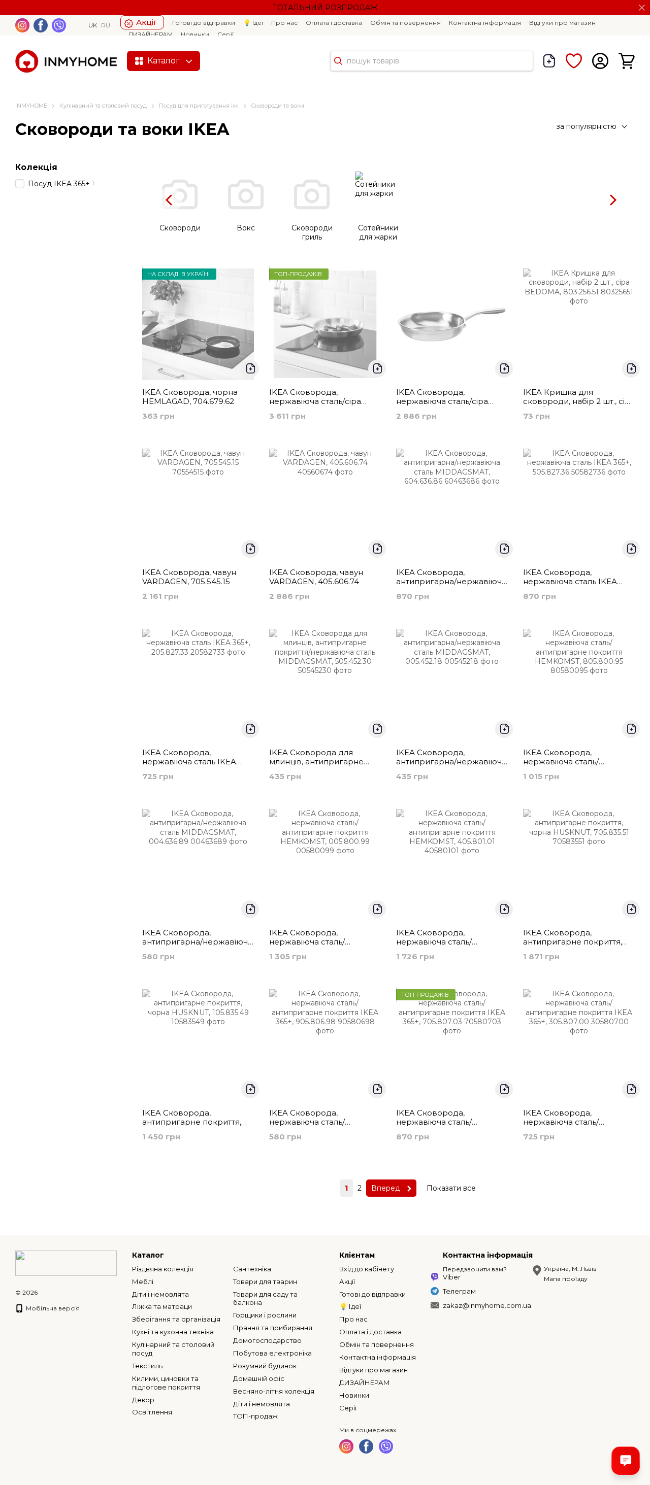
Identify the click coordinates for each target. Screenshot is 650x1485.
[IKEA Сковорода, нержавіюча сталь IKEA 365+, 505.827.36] (579, 504)
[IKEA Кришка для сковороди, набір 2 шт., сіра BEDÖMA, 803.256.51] (579, 324)
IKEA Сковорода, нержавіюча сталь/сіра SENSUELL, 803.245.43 (442, 401)
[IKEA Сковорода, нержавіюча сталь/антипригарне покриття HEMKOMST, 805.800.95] (579, 684)
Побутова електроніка (272, 1353)
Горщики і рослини (265, 1315)
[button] (642, 8)
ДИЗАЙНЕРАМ (150, 34)
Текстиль (147, 1366)
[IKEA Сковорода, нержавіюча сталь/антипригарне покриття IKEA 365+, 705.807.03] (452, 1045)
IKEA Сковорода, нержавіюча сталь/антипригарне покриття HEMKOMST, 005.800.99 (318, 946)
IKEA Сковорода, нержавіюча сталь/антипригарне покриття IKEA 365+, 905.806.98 (318, 1126)
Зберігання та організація (176, 1319)
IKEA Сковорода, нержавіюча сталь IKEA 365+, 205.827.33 (189, 761)
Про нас (284, 22)
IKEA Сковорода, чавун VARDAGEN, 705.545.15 (189, 576)
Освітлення (152, 1412)
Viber (452, 1277)
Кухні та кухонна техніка (173, 1332)
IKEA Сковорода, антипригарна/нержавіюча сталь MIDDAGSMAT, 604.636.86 (451, 585)
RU (105, 25)
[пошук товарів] (338, 61)
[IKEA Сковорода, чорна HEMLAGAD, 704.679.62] (198, 324)
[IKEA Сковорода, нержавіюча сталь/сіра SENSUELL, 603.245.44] (325, 324)
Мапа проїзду (566, 1279)
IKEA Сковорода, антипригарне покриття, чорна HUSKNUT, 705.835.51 (578, 942)
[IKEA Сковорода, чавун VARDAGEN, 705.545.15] (198, 504)
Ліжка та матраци (162, 1306)
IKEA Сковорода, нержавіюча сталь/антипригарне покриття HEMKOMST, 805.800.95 (572, 766)
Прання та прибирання (272, 1328)
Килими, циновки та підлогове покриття (166, 1382)
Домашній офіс (258, 1378)
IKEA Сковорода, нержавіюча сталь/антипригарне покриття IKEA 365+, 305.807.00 (572, 1126)
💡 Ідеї (253, 22)
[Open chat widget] (625, 1460)
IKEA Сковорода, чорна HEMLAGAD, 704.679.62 (190, 396)
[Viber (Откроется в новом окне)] (59, 25)
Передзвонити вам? (475, 1269)
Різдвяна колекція (162, 1269)
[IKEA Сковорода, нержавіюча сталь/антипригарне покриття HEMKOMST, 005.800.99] (325, 865)
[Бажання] (574, 61)
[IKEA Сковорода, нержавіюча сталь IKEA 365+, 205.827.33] (198, 684)
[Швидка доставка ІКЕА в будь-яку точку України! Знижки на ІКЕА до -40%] (66, 1262)
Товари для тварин (265, 1281)
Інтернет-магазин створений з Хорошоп (46, 1303)
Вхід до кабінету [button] (366, 1269)
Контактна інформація (485, 22)
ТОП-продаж (255, 1416)
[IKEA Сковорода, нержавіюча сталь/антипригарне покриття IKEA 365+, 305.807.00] (579, 1045)
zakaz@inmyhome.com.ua (487, 1305)
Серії (225, 34)
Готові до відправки (203, 22)
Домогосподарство (267, 1340)
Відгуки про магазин (562, 22)
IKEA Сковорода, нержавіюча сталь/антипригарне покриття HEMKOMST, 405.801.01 (445, 946)
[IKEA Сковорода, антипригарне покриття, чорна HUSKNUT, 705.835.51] (579, 865)
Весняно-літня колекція (273, 1391)
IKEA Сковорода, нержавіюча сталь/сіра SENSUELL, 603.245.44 (315, 401)
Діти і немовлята (160, 1294)
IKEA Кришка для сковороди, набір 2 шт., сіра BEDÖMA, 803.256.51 (579, 401)
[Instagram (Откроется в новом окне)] (22, 25)
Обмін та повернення (405, 22)
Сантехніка (252, 1269)
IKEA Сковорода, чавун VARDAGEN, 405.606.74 (316, 576)
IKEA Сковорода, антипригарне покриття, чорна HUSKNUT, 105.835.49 (198, 1122)
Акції (146, 22)
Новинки (195, 34)
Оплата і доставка (334, 22)
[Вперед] (612, 199)
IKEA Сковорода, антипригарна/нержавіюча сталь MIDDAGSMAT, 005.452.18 (451, 766)
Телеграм (459, 1291)
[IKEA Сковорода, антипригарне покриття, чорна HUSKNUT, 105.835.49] (198, 1045)
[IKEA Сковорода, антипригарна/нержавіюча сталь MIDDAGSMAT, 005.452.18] (452, 684)
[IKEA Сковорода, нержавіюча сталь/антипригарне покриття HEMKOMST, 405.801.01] (452, 865)
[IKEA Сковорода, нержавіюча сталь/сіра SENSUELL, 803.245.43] (452, 324)
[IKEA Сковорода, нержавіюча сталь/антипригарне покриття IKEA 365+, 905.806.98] (325, 1045)
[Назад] (169, 199)
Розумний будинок (265, 1366)
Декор (143, 1400)
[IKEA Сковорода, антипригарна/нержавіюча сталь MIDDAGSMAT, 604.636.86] (452, 504)
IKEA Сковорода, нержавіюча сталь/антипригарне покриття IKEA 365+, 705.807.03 (445, 1126)
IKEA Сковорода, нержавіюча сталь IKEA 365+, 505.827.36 (570, 581)
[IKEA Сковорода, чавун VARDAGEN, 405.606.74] (325, 504)
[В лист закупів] (250, 369)
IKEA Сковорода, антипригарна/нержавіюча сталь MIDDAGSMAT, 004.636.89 (197, 946)
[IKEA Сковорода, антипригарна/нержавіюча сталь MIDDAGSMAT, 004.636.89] (198, 865)
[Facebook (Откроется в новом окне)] (41, 25)
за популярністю (586, 126)
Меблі (142, 1281)
